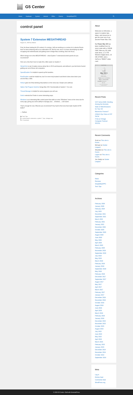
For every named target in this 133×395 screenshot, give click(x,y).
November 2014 (100, 352)
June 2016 (98, 308)
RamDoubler (24, 76)
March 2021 (99, 219)
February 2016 (100, 316)
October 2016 (99, 303)
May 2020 (98, 240)
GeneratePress (75, 392)
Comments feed (100, 380)
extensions (33, 118)
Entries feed (99, 377)
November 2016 (100, 300)
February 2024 (100, 209)
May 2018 (98, 271)
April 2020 (98, 243)
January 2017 (99, 295)
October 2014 (99, 355)
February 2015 (100, 344)
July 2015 (98, 331)
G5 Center (35, 6)
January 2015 (99, 347)
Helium (22, 83)
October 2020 (99, 230)
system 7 (39, 118)
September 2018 (100, 269)
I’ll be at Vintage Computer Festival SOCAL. (101, 121)
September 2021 (100, 217)
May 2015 (98, 336)
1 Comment (25, 120)
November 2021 (100, 214)
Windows (23, 99)
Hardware (29, 16)
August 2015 (99, 329)
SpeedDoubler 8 (25, 72)
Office (53, 16)
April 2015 (98, 339)
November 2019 (100, 250)
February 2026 (100, 203)
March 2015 (99, 342)
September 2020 (100, 232)
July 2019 (98, 256)
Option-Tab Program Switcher (29, 87)
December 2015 (100, 321)
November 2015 (100, 323)
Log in (97, 375)
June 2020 (98, 237)
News (97, 179)
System (37, 16)
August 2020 (99, 235)
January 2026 (99, 206)
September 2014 (100, 357)
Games (61, 16)
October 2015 (99, 326)
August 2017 (99, 282)
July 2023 (98, 211)
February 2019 (100, 263)
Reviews (98, 181)
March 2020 (99, 245)
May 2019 (98, 258)
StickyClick (24, 66)
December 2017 (100, 276)
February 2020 (100, 248)
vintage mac (49, 118)
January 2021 (99, 224)
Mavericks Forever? (102, 111)
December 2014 (100, 350)
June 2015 (98, 334)
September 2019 (100, 253)
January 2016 (99, 318)
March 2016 (99, 313)
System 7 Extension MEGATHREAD (43, 39)
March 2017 (99, 290)
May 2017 (98, 284)
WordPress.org (100, 382)
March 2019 (99, 261)
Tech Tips (25, 116)
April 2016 (98, 310)
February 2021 (100, 222)
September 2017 (100, 279)
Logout (97, 154)
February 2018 (100, 274)
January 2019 (99, 266)
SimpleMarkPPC (72, 16)
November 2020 (100, 227)
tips (44, 118)
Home (20, 16)
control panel (26, 118)
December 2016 (100, 297)
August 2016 (99, 305)
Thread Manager (25, 91)
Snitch (22, 95)
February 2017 (100, 292)
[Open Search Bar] (113, 16)
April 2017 (98, 287)
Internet (45, 16)
